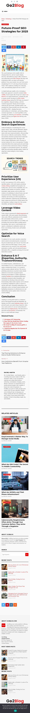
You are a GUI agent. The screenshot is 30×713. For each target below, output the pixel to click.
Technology (9, 18)
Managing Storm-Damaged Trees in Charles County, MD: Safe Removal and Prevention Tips (18, 595)
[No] (28, 708)
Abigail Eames (7, 440)
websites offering (6, 186)
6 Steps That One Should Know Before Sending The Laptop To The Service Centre (15, 322)
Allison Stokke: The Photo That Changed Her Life (16, 587)
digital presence (14, 308)
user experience (18, 114)
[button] (4, 11)
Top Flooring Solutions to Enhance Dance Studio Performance (13, 354)
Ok (15, 710)
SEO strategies (16, 78)
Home (3, 18)
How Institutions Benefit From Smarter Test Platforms (15, 362)
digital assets (16, 116)
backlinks (8, 276)
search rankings (18, 204)
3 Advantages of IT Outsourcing (11, 319)
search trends (23, 246)
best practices (12, 310)
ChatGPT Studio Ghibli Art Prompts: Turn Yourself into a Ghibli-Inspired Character (17, 652)
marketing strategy (19, 303)
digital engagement (21, 213)
